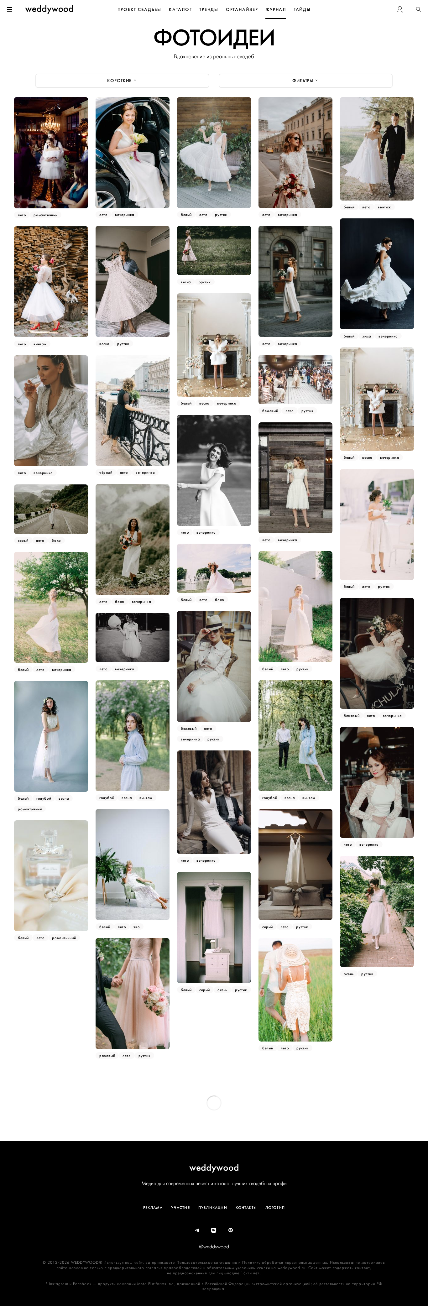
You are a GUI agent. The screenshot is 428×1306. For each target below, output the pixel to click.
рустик (221, 214)
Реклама (153, 1207)
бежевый (270, 411)
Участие (180, 1207)
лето (22, 215)
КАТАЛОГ (180, 9)
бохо (119, 601)
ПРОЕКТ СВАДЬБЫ (139, 9)
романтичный (46, 215)
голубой (106, 798)
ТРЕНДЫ (208, 9)
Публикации (212, 1207)
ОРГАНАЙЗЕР (242, 9)
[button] (418, 9)
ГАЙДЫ (302, 9)
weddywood (214, 1167)
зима (366, 336)
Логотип (275, 1207)
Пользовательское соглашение (206, 1263)
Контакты (246, 1207)
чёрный (105, 472)
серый (23, 540)
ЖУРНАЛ (275, 9)
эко (136, 926)
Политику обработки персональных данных (284, 1263)
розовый (107, 1055)
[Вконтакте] (214, 1230)
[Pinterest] (231, 1230)
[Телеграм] (197, 1230)
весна (104, 343)
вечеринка (124, 214)
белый (186, 214)
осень (349, 973)
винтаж (384, 207)
